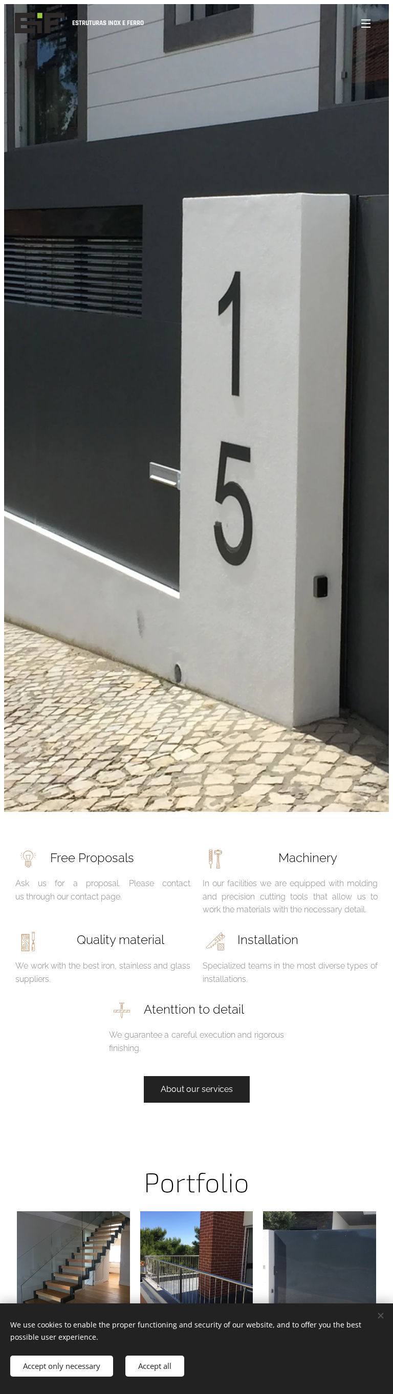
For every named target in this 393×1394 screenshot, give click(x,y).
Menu (366, 23)
